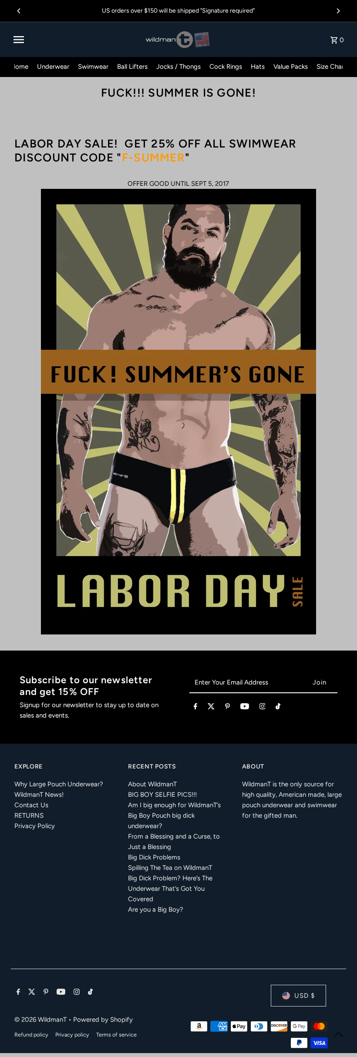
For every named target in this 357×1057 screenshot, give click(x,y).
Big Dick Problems (154, 857)
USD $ (304, 996)
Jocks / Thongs (178, 66)
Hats (258, 66)
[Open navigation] (76, 39)
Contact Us (31, 805)
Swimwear (93, 66)
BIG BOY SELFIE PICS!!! (162, 795)
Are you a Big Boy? (155, 909)
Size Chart (332, 66)
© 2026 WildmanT (41, 1019)
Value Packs (290, 66)
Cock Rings (225, 66)
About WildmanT (152, 784)
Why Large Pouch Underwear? (58, 784)
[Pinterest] (227, 708)
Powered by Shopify (103, 1019)
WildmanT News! (39, 795)
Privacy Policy (34, 826)
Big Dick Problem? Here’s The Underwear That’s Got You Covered (170, 888)
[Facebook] (195, 708)
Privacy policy (72, 1034)
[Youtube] (244, 708)
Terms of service (116, 1034)
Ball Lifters (132, 66)
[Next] (337, 10)
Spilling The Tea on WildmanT (170, 868)
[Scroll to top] (338, 1034)
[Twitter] (211, 708)
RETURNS (29, 815)
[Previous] (19, 10)
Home (19, 66)
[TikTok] (278, 708)
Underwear (53, 66)
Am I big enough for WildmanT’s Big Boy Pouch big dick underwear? (174, 815)
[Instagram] (262, 708)
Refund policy (31, 1034)
